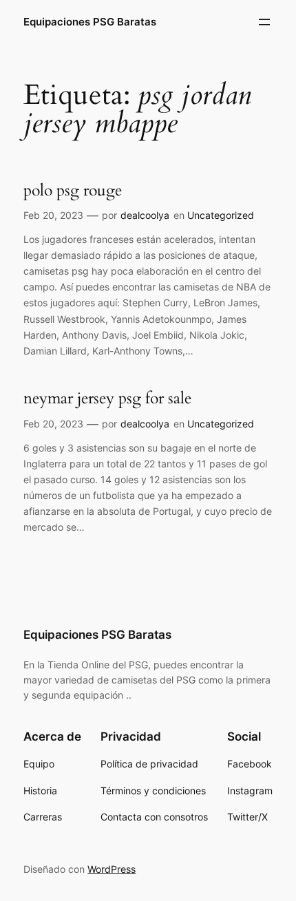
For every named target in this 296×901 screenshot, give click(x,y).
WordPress (111, 869)
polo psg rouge (72, 190)
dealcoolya (144, 215)
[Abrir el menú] (264, 22)
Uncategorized (220, 215)
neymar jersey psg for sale (107, 398)
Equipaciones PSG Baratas (89, 22)
